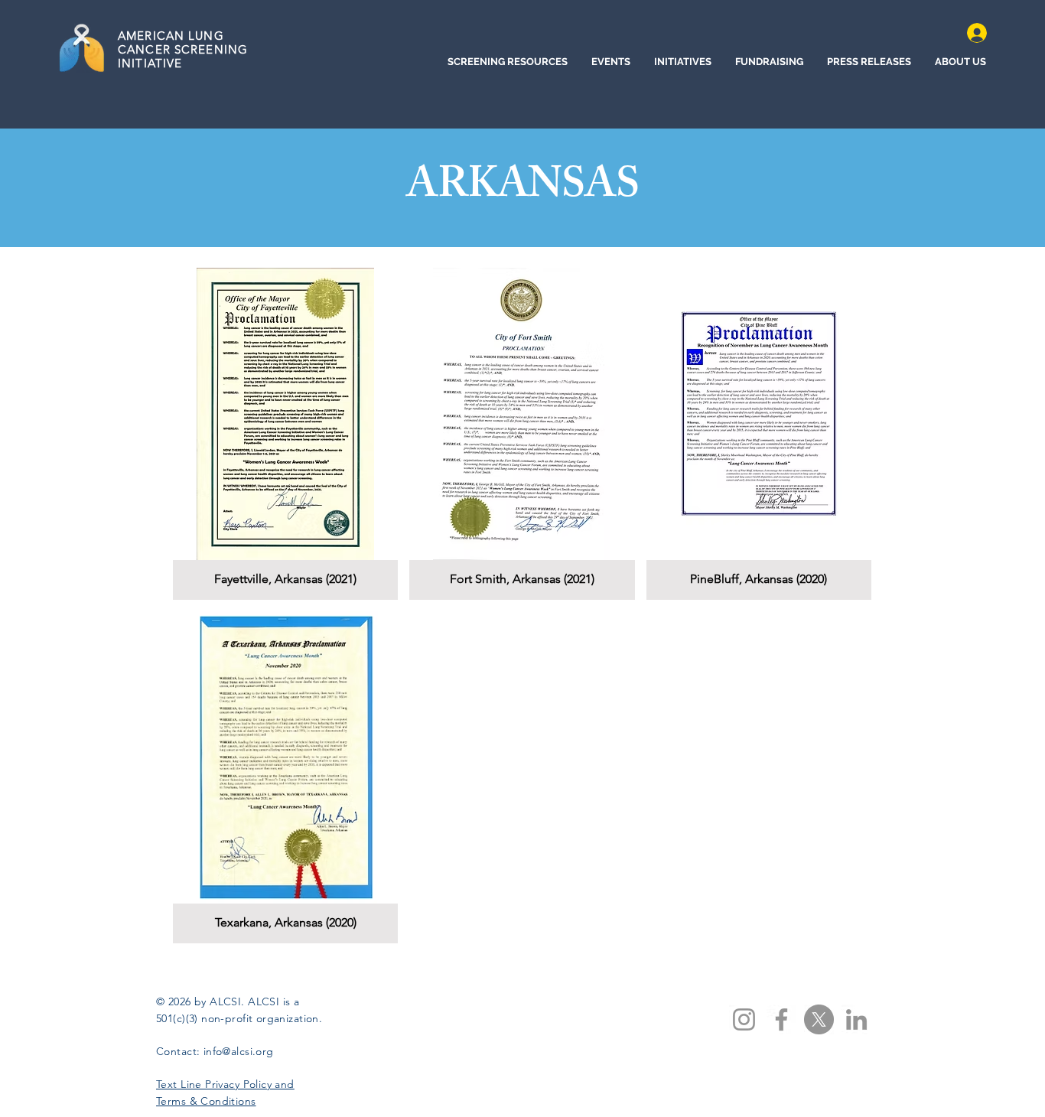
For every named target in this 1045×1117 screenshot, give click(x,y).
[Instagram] (744, 1019)
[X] (819, 1019)
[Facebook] (781, 1019)
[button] (285, 434)
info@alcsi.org (238, 1051)
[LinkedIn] (856, 1019)
